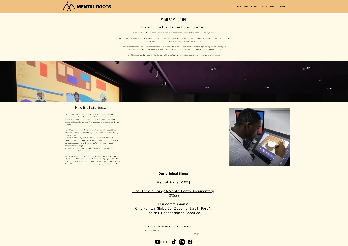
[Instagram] (166, 242)
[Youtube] (158, 242)
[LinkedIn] (182, 242)
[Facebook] (190, 242)
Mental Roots (168, 182)
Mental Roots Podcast (89, 161)
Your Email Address (152, 230)
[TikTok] (174, 242)
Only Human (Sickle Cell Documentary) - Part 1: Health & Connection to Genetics (173, 210)
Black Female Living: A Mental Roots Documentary (173, 191)
